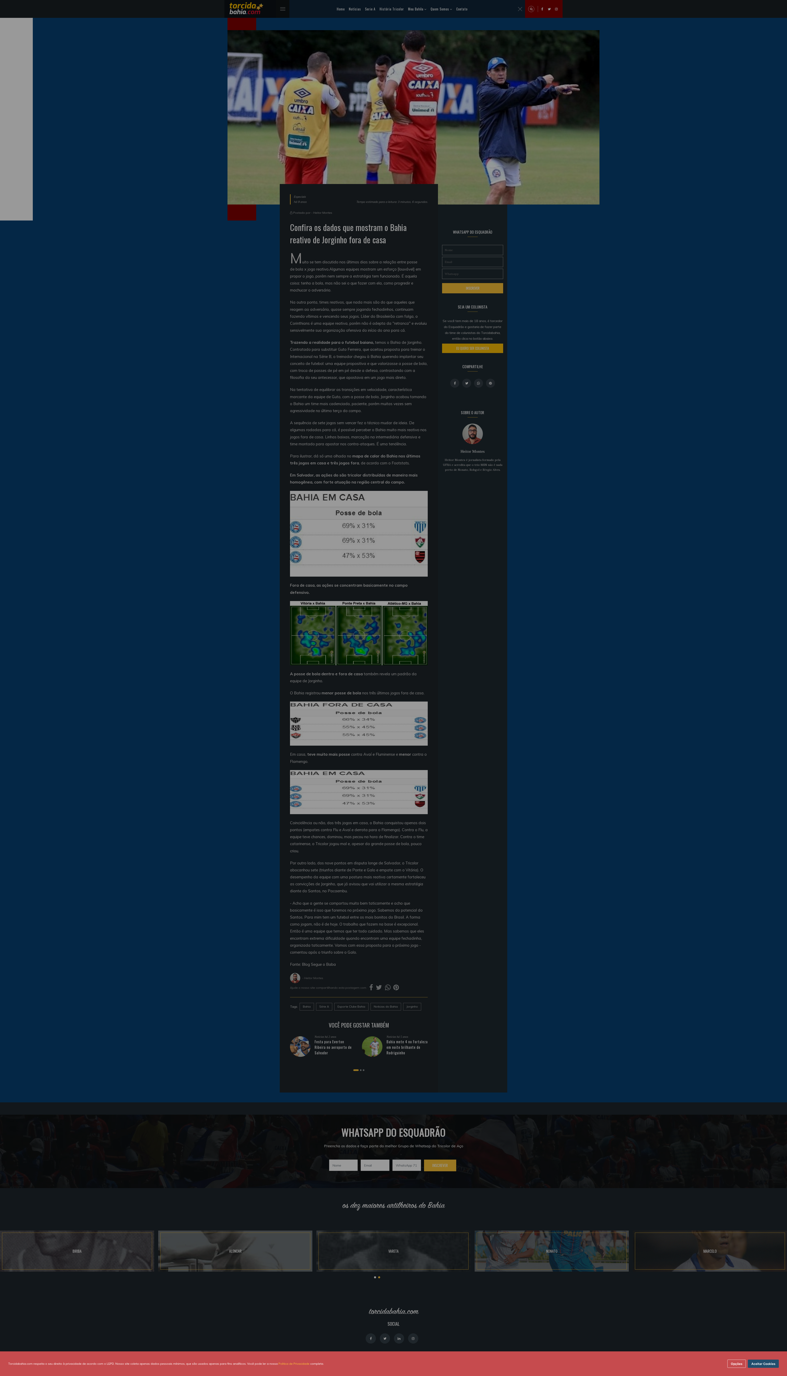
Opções (736, 1364)
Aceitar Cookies (763, 1364)
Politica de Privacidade (294, 1364)
